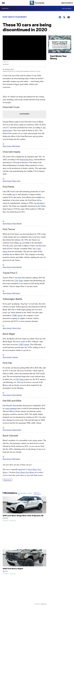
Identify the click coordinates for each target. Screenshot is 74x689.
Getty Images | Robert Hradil (12, 430)
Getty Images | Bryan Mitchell (12, 223)
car (20, 242)
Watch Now (66, 3)
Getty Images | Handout (10, 357)
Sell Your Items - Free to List (25, 494)
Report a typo (7, 480)
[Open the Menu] (3, 3)
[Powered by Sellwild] (43, 604)
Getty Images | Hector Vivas (12, 328)
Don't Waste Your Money (25, 472)
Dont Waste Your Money (15, 17)
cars (18, 81)
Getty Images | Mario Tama (11, 181)
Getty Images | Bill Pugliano (11, 146)
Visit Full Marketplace (37, 493)
